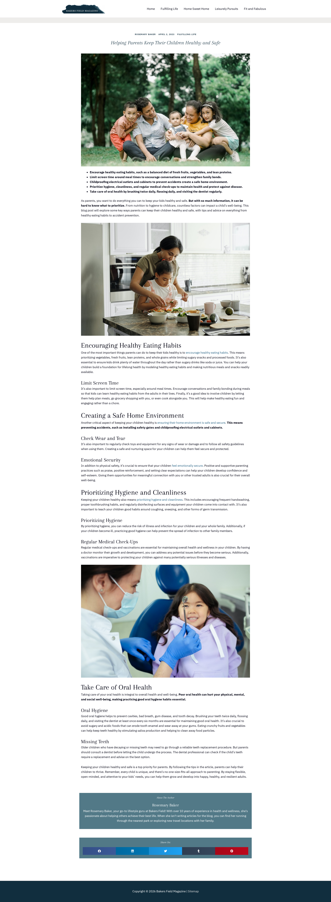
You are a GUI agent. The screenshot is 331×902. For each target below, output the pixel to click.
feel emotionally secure (187, 466)
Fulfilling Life (169, 9)
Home (151, 9)
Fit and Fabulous (255, 9)
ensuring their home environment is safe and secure (191, 423)
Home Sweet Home (196, 9)
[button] (99, 851)
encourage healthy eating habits (206, 353)
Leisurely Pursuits (226, 9)
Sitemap (193, 891)
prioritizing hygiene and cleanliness (160, 500)
